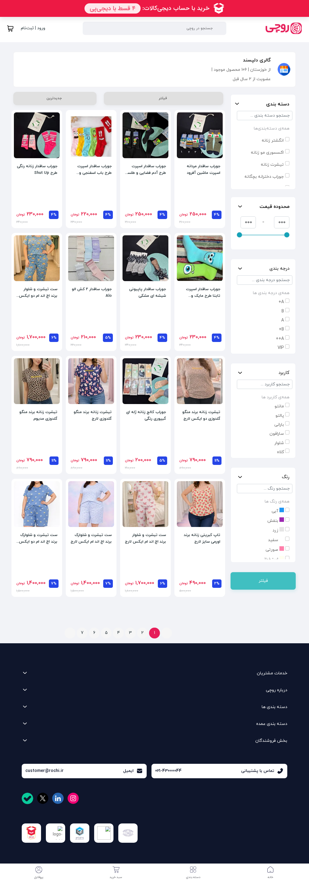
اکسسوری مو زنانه (267, 152)
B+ (281, 329)
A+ (281, 302)
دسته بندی (277, 104)
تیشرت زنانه (272, 165)
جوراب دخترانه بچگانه (264, 177)
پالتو (280, 416)
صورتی (272, 550)
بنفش (273, 521)
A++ (280, 339)
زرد (275, 530)
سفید (273, 540)
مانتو (279, 406)
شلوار (279, 443)
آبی (275, 511)
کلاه (280, 452)
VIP (281, 348)
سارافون (276, 434)
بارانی (279, 425)
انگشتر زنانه (273, 140)
